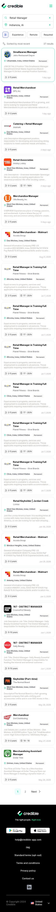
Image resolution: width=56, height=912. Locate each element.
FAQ (28, 847)
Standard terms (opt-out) (28, 855)
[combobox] (28, 25)
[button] (50, 17)
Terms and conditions (28, 863)
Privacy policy (28, 870)
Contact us (28, 878)
